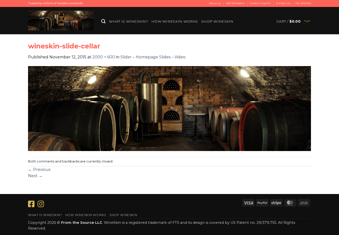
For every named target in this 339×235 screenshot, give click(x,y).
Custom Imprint (260, 3)
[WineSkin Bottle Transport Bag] (61, 20)
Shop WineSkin (217, 21)
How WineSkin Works (174, 21)
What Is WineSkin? (128, 21)
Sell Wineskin (235, 3)
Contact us (283, 3)
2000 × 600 (103, 57)
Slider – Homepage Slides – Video (153, 57)
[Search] (103, 21)
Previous (39, 169)
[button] (293, 21)
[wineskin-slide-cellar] (169, 108)
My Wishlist (303, 3)
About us (215, 3)
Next (35, 175)
